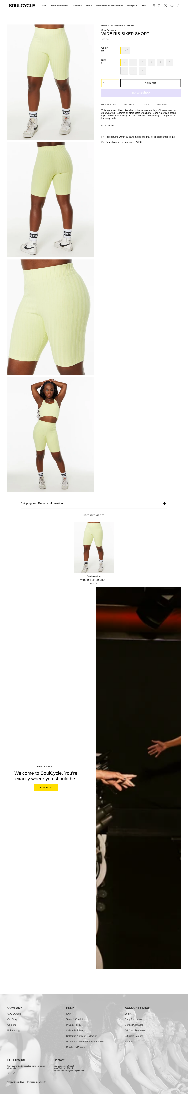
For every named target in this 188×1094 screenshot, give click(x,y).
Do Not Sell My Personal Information (85, 1041)
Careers (11, 1025)
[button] (44, 5)
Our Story (12, 1019)
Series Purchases (134, 1025)
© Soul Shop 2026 (15, 1082)
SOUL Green (14, 1013)
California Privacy (75, 1030)
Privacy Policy (73, 1025)
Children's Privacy (75, 1047)
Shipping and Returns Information (42, 503)
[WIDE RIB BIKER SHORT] (94, 547)
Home (104, 25)
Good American (108, 30)
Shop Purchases (133, 1019)
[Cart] (179, 5)
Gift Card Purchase (135, 1030)
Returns (129, 1041)
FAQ (68, 1013)
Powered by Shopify (36, 1082)
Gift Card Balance (134, 1036)
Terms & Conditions (76, 1019)
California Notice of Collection (81, 1036)
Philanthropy (14, 1030)
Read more (108, 125)
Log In (128, 1013)
